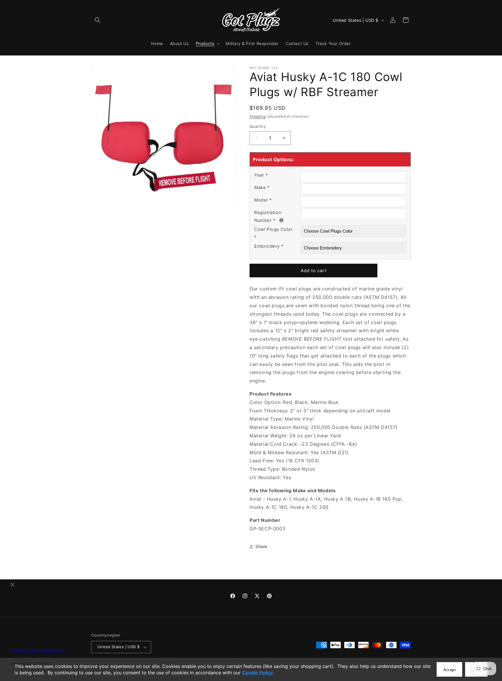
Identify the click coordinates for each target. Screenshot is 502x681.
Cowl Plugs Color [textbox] (273, 233)
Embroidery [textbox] (269, 246)
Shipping (258, 116)
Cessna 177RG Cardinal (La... (38, 650)
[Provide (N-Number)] (281, 220)
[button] (97, 20)
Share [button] (261, 546)
